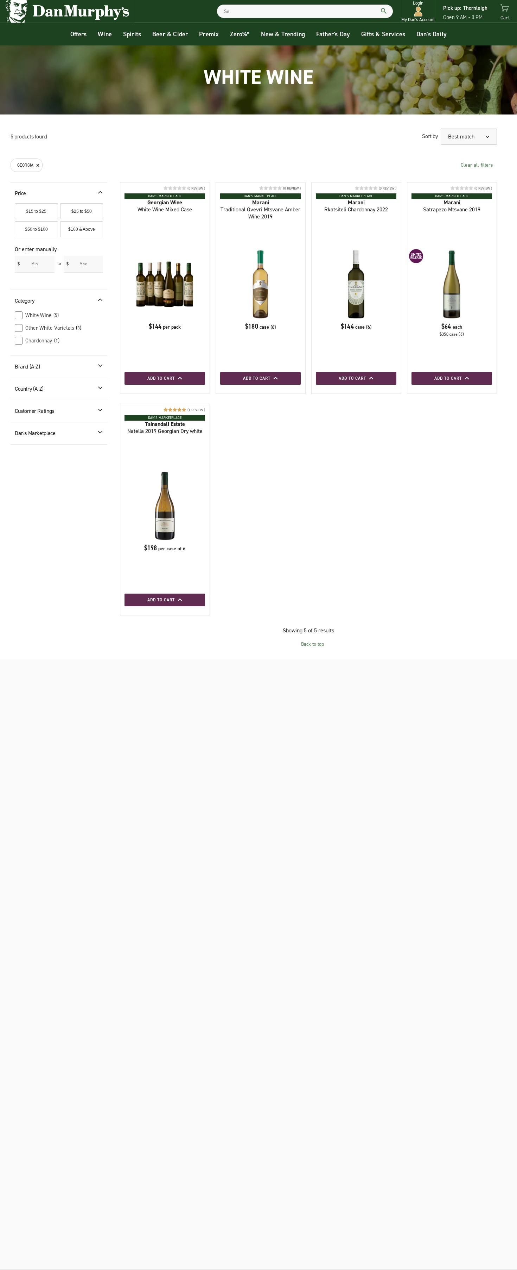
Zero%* (240, 34)
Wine (105, 34)
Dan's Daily (431, 34)
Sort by (430, 136)
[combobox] (305, 11)
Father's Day (333, 34)
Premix (209, 34)
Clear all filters (477, 165)
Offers (78, 34)
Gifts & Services (383, 34)
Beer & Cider (170, 34)
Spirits (132, 34)
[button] (418, 11)
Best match (462, 136)
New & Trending (283, 34)
